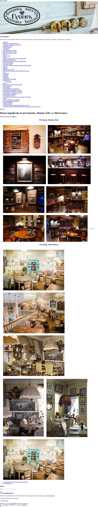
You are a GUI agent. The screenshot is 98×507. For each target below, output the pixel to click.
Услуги (5, 98)
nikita (15, 116)
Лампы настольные (8, 62)
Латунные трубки (7, 64)
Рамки (4, 83)
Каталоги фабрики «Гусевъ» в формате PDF (14, 58)
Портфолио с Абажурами (9, 79)
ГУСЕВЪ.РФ (4, 36)
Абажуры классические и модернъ (12, 44)
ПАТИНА (5, 75)
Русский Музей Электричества (11, 88)
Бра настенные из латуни (9, 50)
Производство (6, 80)
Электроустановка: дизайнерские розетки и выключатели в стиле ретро (22, 106)
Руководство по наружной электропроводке (15, 482)
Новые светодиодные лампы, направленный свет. (16, 71)
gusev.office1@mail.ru (8, 493)
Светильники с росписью (9, 94)
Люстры (5, 66)
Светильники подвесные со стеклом (12, 91)
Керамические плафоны (9, 60)
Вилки (5, 54)
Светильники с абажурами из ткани (12, 92)
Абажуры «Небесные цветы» (10, 43)
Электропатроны (7, 103)
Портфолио (6, 77)
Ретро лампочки (7, 86)
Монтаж (5, 68)
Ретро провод (6, 87)
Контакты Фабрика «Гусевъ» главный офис (14, 61)
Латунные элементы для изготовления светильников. (17, 65)
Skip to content (3, 0)
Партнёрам (6, 73)
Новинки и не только (8, 69)
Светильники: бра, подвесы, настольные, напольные (17, 97)
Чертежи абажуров (8, 102)
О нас (4, 72)
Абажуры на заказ (7, 46)
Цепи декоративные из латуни (11, 101)
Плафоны (5, 76)
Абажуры (5, 42)
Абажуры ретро (7, 47)
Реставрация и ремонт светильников (12, 84)
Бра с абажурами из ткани (10, 53)
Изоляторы (9, 82)
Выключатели (6, 55)
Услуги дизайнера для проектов (11, 99)
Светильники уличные (9, 95)
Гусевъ (5, 57)
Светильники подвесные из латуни (12, 90)
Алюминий (6, 49)
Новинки (2, 109)
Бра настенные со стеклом (10, 51)
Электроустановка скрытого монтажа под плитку (16, 105)
